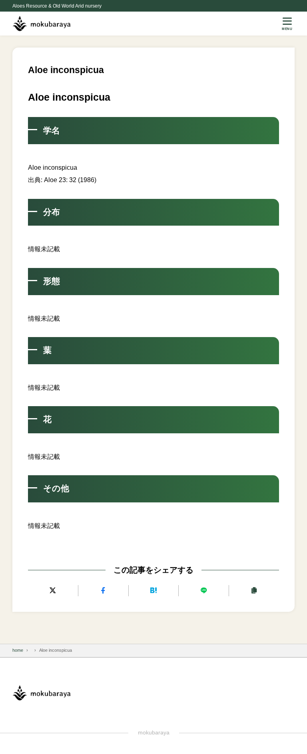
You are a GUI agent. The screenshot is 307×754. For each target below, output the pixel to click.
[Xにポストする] (53, 590)
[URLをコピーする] (254, 590)
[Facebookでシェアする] (103, 590)
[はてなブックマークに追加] (154, 590)
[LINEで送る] (204, 590)
